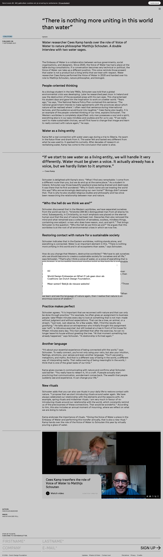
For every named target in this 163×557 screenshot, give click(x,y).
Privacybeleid (64, 3)
